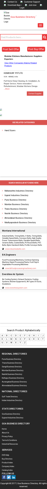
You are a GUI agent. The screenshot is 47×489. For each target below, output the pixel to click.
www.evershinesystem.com (16, 288)
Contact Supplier (35, 94)
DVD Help (5, 455)
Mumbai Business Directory (17, 204)
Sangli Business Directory (12, 367)
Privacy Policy (7, 436)
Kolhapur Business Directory (13, 378)
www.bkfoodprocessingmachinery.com (20, 268)
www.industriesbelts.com (15, 249)
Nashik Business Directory (16, 213)
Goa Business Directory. (28, 483)
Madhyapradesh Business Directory (20, 222)
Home (4, 429)
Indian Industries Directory (12, 400)
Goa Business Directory (11, 414)
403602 (11, 77)
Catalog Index (7, 470)
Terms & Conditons (9, 440)
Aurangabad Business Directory (14, 382)
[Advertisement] (23, 307)
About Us (5, 433)
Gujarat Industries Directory (16, 195)
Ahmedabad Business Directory (18, 218)
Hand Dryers (10, 130)
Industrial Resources (10, 444)
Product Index (7, 463)
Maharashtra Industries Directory (19, 191)
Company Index (8, 466)
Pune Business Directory (15, 200)
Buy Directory (7, 459)
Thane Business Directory (16, 209)
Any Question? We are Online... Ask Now (41, 483)
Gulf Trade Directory (10, 397)
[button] (15, 5)
